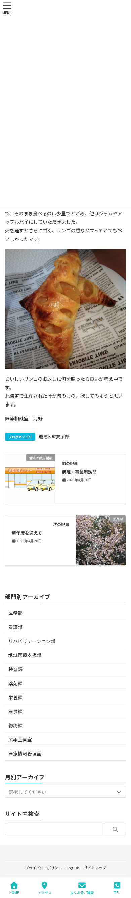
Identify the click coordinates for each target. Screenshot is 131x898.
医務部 (15, 612)
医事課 (15, 711)
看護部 (15, 627)
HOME (14, 892)
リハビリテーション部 (31, 641)
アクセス (44, 892)
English (73, 867)
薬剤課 (15, 683)
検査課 (15, 669)
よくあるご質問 (82, 892)
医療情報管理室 (24, 753)
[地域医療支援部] (30, 478)
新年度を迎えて (27, 533)
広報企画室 (20, 739)
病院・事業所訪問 (79, 472)
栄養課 (15, 697)
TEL (117, 892)
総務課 (15, 725)
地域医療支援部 (54, 436)
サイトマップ (95, 867)
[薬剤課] (101, 539)
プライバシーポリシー (43, 867)
